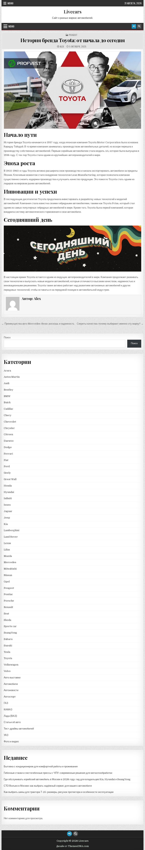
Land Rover (11, 536)
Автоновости (11, 690)
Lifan (7, 549)
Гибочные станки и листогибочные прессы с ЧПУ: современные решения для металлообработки (58, 772)
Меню (10, 3)
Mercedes (10, 562)
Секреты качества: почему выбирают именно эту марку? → (110, 323)
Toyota (8, 658)
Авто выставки (12, 677)
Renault (8, 607)
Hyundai (9, 492)
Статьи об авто (12, 722)
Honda (8, 485)
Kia (6, 524)
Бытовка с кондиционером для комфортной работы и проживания (41, 766)
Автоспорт (10, 696)
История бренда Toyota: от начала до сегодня (72, 40)
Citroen (8, 434)
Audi (6, 383)
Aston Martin (12, 376)
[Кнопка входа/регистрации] (134, 26)
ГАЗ (6, 703)
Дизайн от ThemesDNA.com (72, 846)
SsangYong (10, 632)
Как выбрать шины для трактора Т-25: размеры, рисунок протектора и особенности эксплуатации (58, 792)
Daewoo (9, 440)
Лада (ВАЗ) (10, 716)
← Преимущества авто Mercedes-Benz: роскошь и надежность (38, 323)
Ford (7, 466)
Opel (7, 581)
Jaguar (8, 511)
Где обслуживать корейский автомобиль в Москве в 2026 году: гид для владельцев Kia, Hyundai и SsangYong (67, 779)
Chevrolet (10, 421)
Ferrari (8, 453)
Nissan (8, 575)
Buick (7, 402)
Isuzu (7, 504)
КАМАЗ (8, 709)
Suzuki (8, 645)
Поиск (7, 337)
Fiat (6, 460)
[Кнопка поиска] (139, 26)
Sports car (10, 626)
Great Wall (10, 479)
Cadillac (8, 408)
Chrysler (9, 428)
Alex (62, 46)
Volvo (7, 671)
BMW (7, 396)
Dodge (8, 447)
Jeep (7, 517)
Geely (7, 472)
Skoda (7, 620)
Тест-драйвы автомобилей (19, 728)
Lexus (7, 543)
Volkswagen (11, 664)
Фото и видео (11, 741)
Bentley (8, 389)
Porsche (9, 600)
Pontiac (8, 594)
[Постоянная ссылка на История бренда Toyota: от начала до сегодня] (72, 90)
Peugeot (73, 35)
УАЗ (6, 735)
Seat (6, 613)
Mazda (8, 556)
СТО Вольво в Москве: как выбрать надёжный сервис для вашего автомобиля (48, 785)
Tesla (7, 652)
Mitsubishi (10, 568)
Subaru (8, 639)
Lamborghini (11, 530)
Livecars (73, 12)
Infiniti (8, 498)
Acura (7, 370)
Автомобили (11, 684)
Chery (7, 415)
